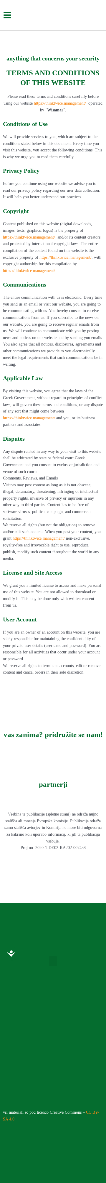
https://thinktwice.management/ (60, 103)
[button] (53, 961)
